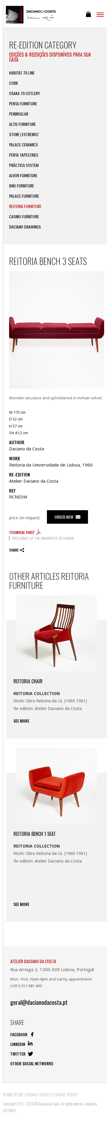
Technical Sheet (22, 532)
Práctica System (23, 165)
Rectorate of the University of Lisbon (43, 538)
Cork (13, 83)
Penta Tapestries (23, 155)
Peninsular (18, 114)
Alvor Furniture (23, 175)
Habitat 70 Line (22, 73)
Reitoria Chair (28, 681)
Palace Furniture (24, 196)
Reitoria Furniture (25, 206)
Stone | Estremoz (24, 134)
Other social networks (31, 1063)
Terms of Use (13, 1094)
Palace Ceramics (23, 145)
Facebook (19, 1034)
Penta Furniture (23, 103)
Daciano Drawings (25, 227)
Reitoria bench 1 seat (34, 833)
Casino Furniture (24, 216)
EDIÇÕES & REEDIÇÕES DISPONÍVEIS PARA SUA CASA (50, 57)
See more (21, 721)
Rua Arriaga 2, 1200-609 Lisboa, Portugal (52, 969)
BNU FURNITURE (21, 186)
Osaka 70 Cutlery (24, 93)
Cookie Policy (66, 1094)
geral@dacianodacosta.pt (38, 1002)
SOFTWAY (9, 1110)
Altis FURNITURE (22, 124)
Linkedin (18, 1044)
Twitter (18, 1054)
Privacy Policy (38, 1094)
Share (13, 549)
